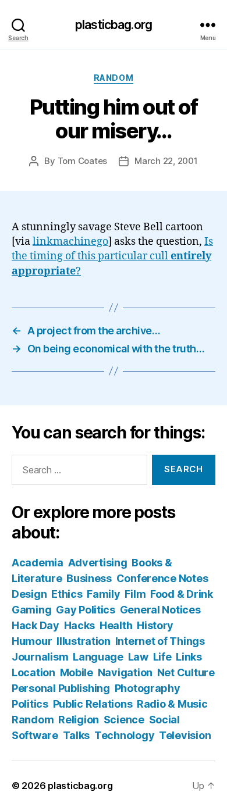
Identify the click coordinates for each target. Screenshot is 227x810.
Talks (76, 735)
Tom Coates (82, 160)
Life (162, 657)
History (155, 625)
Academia (37, 562)
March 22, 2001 (165, 160)
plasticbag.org (113, 25)
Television (185, 735)
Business (89, 578)
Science (124, 719)
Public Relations (93, 704)
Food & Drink (181, 594)
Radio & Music (172, 704)
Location (33, 672)
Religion (78, 719)
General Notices (160, 610)
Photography (147, 688)
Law (138, 657)
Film (135, 594)
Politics (30, 704)
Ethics (66, 594)
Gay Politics (85, 610)
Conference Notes (162, 578)
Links (189, 657)
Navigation (125, 672)
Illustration (83, 641)
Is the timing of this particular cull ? (112, 256)
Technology (124, 735)
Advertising (97, 562)
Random (113, 78)
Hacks (79, 625)
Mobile (76, 672)
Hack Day (35, 625)
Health (116, 625)
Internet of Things (160, 641)
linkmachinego (70, 241)
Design (29, 594)
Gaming (31, 610)
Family (103, 594)
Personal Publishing (61, 688)
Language (98, 657)
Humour (32, 641)
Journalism (40, 657)
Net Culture (186, 672)
